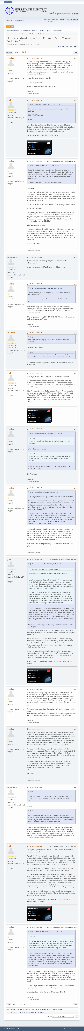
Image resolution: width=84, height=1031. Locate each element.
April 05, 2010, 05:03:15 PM (34, 373)
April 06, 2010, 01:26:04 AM (34, 488)
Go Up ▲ (77, 1029)
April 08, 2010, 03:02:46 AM (34, 689)
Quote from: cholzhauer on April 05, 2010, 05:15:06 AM (46, 288)
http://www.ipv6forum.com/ (36, 225)
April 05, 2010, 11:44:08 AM (34, 333)
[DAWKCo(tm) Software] (8, 76)
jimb (9, 100)
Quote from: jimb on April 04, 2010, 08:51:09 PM (44, 165)
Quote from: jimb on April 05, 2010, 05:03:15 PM (44, 492)
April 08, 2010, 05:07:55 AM (34, 787)
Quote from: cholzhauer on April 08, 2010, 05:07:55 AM (46, 931)
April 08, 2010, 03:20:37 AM (35, 729)
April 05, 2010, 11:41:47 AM (34, 284)
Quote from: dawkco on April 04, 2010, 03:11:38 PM (45, 104)
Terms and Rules (68, 1029)
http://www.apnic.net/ (34, 763)
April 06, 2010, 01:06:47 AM (34, 429)
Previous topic (63, 46)
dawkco (10, 58)
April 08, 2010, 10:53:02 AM (34, 846)
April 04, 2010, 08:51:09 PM (34, 100)
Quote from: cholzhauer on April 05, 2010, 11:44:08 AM (46, 433)
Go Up (8, 1004)
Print (75, 52)
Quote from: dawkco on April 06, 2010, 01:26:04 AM (45, 564)
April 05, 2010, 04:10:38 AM (34, 161)
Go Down (9, 52)
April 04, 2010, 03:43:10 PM (34, 58)
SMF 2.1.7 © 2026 (9, 1028)
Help (61, 1029)
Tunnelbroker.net (73, 19)
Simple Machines (18, 1028)
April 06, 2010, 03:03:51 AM (34, 559)
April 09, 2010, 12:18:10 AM (34, 927)
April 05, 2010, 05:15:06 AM (34, 257)
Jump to (49, 1016)
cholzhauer (12, 257)
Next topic (73, 46)
